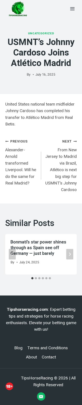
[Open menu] (72, 8)
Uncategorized (41, 33)
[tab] (32, 278)
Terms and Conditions (47, 348)
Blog (18, 348)
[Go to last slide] (12, 254)
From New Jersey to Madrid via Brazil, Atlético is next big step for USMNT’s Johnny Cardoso (61, 165)
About (31, 357)
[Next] (69, 254)
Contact (49, 357)
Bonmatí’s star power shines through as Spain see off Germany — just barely (38, 248)
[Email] (41, 396)
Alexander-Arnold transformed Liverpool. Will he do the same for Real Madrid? (20, 162)
